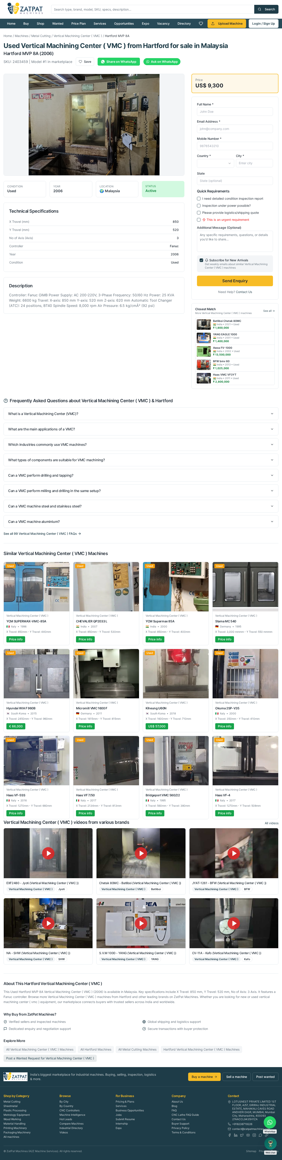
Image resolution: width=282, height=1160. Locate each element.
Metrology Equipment (17, 1114)
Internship (122, 1123)
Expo (145, 23)
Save (87, 61)
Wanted (57, 23)
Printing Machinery (15, 1128)
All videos (271, 823)
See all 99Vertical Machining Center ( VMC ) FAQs (40, 533)
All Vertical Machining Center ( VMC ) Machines (39, 1049)
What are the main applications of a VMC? (41, 429)
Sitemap (251, 1151)
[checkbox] (198, 198)
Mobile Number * (209, 138)
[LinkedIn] (235, 1135)
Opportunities (124, 23)
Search (270, 9)
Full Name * (205, 104)
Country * (204, 156)
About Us (177, 1101)
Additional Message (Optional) (219, 227)
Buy (26, 23)
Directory (184, 23)
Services (100, 23)
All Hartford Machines (95, 1049)
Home (11, 23)
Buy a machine (202, 1077)
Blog (174, 1106)
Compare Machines (71, 1123)
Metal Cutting (41, 36)
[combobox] (215, 163)
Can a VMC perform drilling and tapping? (40, 475)
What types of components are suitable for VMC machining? (56, 460)
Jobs (119, 1114)
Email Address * (208, 121)
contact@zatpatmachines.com (251, 1128)
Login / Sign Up (263, 23)
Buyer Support (180, 1123)
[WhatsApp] (260, 1135)
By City (64, 1101)
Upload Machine (230, 23)
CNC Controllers (69, 1110)
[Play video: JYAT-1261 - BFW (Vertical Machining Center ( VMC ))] (233, 853)
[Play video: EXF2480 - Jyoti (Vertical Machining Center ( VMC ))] (48, 853)
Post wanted (265, 1077)
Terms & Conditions (183, 1132)
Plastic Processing (15, 1110)
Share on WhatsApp (121, 61)
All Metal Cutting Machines (137, 1049)
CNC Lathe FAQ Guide (185, 1114)
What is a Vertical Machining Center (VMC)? (43, 413)
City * (240, 156)
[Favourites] (201, 24)
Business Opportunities (130, 1110)
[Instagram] (254, 1135)
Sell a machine (236, 1077)
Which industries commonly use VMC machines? (47, 444)
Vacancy (163, 23)
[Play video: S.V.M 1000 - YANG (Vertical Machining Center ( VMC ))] (140, 923)
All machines (11, 1136)
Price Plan (78, 23)
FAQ (174, 1110)
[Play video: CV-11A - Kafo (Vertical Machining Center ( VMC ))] (233, 923)
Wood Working (12, 1119)
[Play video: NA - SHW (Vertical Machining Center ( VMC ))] (48, 923)
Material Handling (14, 1123)
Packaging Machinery (17, 1132)
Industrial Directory (71, 1128)
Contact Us (244, 292)
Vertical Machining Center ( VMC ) (78, 36)
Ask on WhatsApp (164, 61)
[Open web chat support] (270, 1143)
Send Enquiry (235, 280)
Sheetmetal (11, 1106)
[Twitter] (242, 1135)
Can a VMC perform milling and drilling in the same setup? (54, 491)
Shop (40, 23)
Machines (21, 36)
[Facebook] (229, 1135)
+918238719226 (242, 1124)
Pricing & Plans (125, 1101)
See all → (269, 310)
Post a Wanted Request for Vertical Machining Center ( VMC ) (50, 1058)
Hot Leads (65, 1119)
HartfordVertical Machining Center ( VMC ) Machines (201, 1049)
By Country (66, 1106)
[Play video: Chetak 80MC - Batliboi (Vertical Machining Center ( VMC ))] (140, 853)
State (201, 173)
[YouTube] (248, 1135)
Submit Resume (125, 1119)
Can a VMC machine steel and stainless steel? (44, 506)
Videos (63, 1132)
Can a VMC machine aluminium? (34, 521)
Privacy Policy (180, 1128)
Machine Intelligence (72, 1114)
